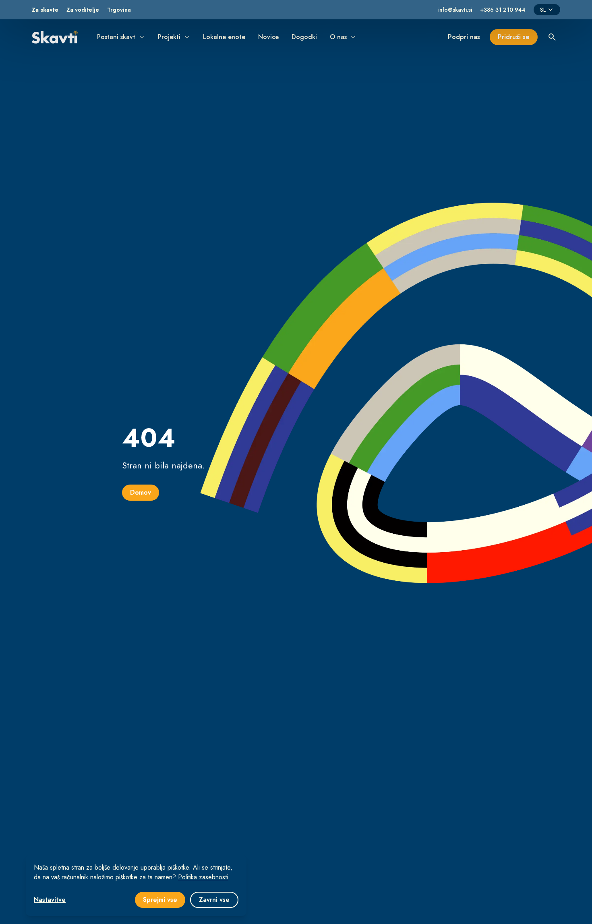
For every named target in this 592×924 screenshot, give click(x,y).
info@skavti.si (455, 10)
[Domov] (55, 37)
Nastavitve (50, 899)
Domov (140, 492)
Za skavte (45, 10)
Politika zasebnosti (203, 877)
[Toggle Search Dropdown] (552, 37)
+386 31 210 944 (503, 10)
